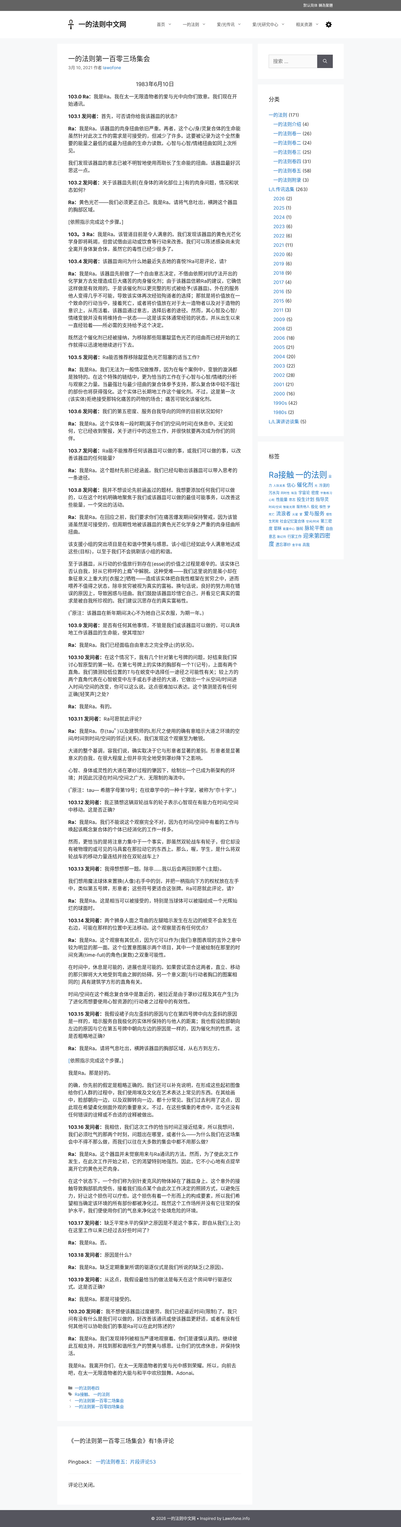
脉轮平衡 (314, 528)
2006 (279, 338)
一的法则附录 (287, 180)
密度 (315, 492)
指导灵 (322, 499)
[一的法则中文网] (71, 24)
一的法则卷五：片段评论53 (126, 1462)
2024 (279, 217)
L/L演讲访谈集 (284, 421)
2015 (278, 301)
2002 (279, 375)
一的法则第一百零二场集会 (99, 1400)
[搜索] (325, 61)
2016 (278, 291)
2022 (279, 236)
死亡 (272, 514)
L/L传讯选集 (281, 189)
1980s (280, 412)
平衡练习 (326, 493)
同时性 (285, 493)
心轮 (272, 500)
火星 (295, 514)
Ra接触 (81, 1394)
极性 (322, 507)
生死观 (274, 521)
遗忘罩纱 (283, 544)
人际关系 (279, 486)
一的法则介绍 (287, 124)
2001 (278, 384)
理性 (329, 514)
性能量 (282, 499)
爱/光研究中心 (265, 24)
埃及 (294, 493)
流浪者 (283, 513)
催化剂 (305, 484)
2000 (279, 394)
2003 (279, 366)
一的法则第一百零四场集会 (99, 1406)
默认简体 (310, 5)
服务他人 (303, 507)
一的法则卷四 (87, 1388)
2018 (278, 273)
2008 (279, 328)
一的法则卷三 (287, 152)
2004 (279, 356)
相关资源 (304, 24)
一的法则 (191, 24)
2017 (278, 282)
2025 (279, 208)
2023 (279, 226)
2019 (278, 263)
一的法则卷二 (287, 143)
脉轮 (299, 528)
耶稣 (278, 528)
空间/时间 (312, 521)
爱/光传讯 (226, 24)
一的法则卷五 (287, 171)
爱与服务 (314, 513)
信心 (291, 485)
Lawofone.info (236, 1518)
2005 (279, 347)
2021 (278, 245)
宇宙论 (304, 492)
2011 (278, 310)
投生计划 (305, 499)
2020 (279, 254)
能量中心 (289, 529)
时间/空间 (275, 507)
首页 (161, 24)
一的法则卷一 (287, 133)
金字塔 (296, 545)
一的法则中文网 (102, 24)
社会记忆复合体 (292, 521)
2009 (279, 319)
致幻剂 (281, 537)
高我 (306, 544)
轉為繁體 (326, 5)
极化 (314, 506)
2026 (279, 198)
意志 (292, 500)
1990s (280, 403)
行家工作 (295, 536)
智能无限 (289, 507)
